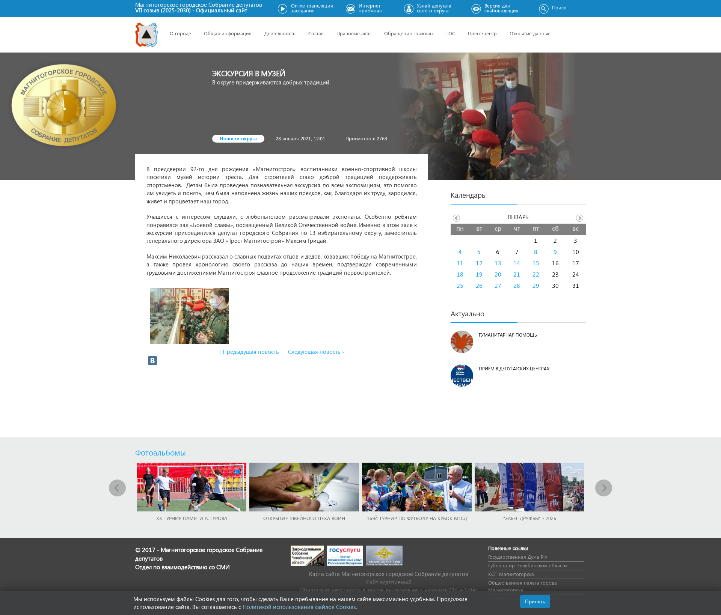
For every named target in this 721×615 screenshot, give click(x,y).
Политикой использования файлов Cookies (299, 606)
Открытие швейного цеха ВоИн (304, 518)
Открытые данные (530, 33)
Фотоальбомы (160, 452)
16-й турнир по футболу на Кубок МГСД (417, 518)
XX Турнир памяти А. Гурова (191, 518)
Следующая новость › (316, 351)
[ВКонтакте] (152, 360)
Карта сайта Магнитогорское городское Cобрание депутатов (388, 573)
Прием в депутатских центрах (514, 368)
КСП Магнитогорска (511, 574)
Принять (535, 601)
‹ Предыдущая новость (249, 351)
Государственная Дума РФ (517, 556)
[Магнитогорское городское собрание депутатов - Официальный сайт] (146, 35)
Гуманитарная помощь (508, 335)
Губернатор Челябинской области (527, 565)
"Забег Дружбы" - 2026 (529, 518)
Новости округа (238, 138)
